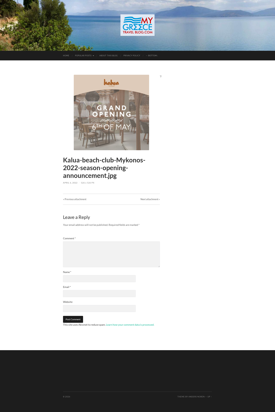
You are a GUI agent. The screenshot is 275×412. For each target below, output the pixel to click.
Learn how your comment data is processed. (130, 324)
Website (67, 301)
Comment (69, 238)
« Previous (74, 199)
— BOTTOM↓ (152, 55)
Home (66, 55)
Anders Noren (196, 397)
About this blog (108, 55)
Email (67, 286)
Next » (150, 199)
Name (67, 272)
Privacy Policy (131, 55)
